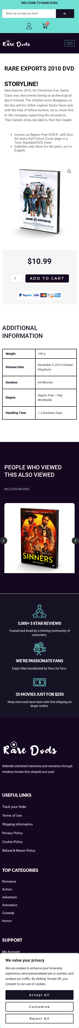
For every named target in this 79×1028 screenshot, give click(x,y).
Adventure (9, 897)
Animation (9, 905)
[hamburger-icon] (70, 43)
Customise (39, 1007)
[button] (69, 171)
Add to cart (47, 278)
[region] (39, 990)
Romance (9, 881)
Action (7, 889)
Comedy (8, 913)
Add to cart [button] (41, 572)
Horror (7, 921)
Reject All (40, 1018)
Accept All (39, 995)
